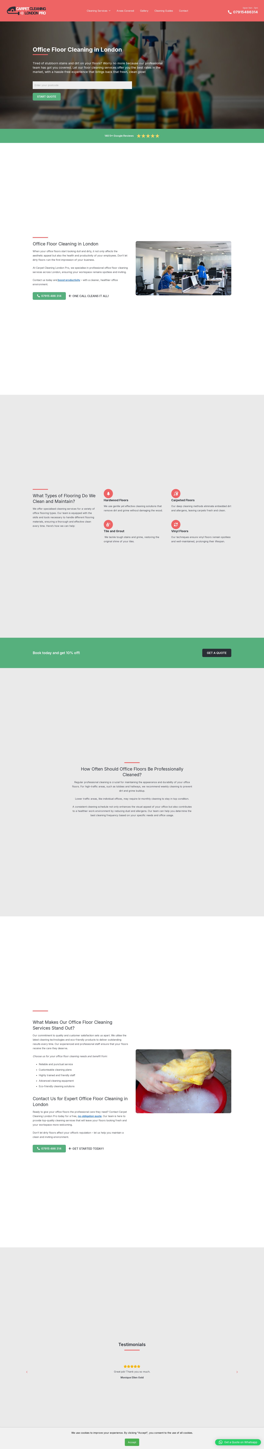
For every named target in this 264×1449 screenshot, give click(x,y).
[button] (108, 10)
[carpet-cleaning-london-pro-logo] (26, 10)
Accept (132, 1442)
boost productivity (68, 280)
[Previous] (27, 1372)
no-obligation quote (90, 1116)
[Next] (237, 1372)
